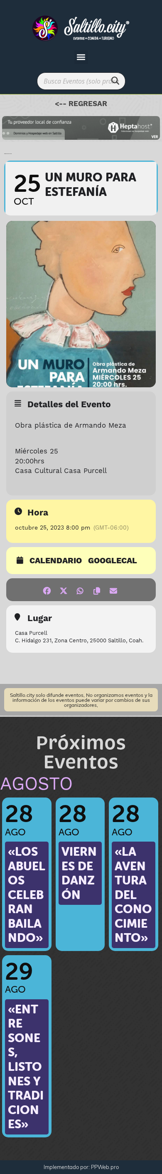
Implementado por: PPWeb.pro (81, 1167)
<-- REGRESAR (81, 104)
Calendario (55, 561)
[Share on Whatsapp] (80, 589)
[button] (81, 57)
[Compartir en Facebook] (46, 589)
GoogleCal (112, 561)
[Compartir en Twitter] (63, 589)
